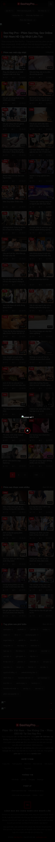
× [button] (27, 430)
